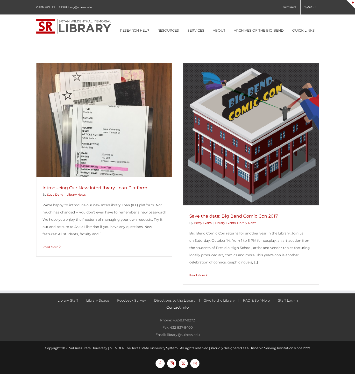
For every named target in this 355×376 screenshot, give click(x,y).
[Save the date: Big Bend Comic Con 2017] (251, 134)
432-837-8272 (184, 320)
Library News (76, 194)
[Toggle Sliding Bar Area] (350, 4)
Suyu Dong (55, 194)
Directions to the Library (174, 300)
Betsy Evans (203, 223)
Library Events (225, 223)
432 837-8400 (181, 327)
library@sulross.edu (183, 335)
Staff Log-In (288, 300)
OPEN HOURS (45, 7)
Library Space (97, 300)
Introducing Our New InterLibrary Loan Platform (95, 188)
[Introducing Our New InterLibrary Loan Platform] (104, 120)
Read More (50, 247)
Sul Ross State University (88, 348)
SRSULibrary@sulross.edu (75, 7)
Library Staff (67, 300)
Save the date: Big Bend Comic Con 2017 (233, 216)
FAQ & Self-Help (256, 300)
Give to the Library (219, 300)
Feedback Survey (131, 300)
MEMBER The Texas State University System (144, 348)
